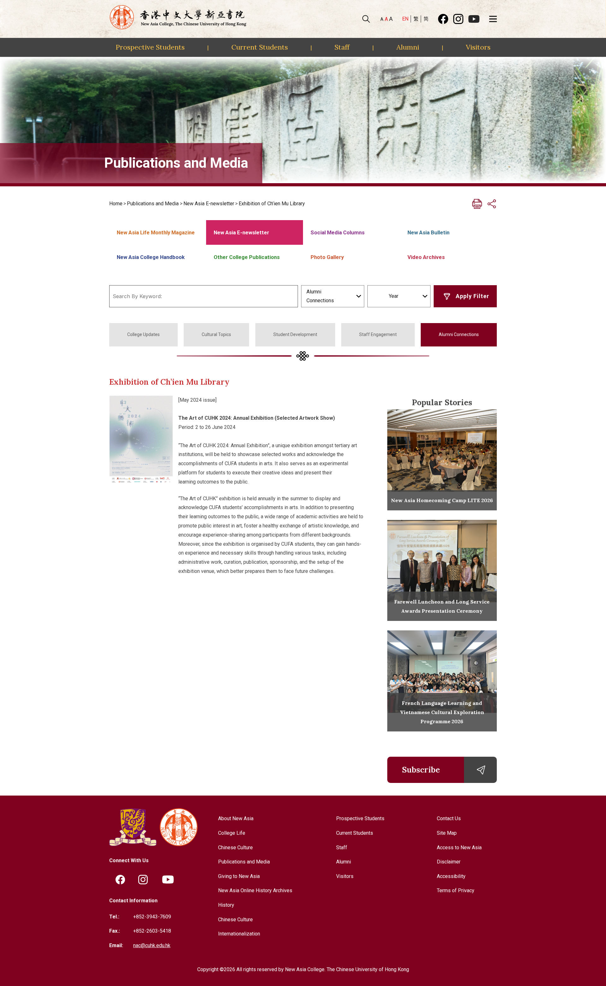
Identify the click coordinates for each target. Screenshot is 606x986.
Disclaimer (448, 862)
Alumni (407, 47)
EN (405, 19)
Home (115, 204)
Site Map (447, 833)
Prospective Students (150, 47)
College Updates (143, 334)
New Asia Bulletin (428, 232)
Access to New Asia (459, 848)
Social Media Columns (338, 232)
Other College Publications (247, 257)
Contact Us (449, 818)
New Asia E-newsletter (208, 204)
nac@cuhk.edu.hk (151, 945)
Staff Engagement (378, 334)
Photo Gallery (327, 257)
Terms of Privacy (455, 890)
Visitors (478, 47)
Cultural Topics (216, 334)
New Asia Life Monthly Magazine (156, 232)
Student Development (295, 334)
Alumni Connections (459, 334)
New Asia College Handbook (151, 257)
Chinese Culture (235, 848)
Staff (342, 47)
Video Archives (426, 257)
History (226, 905)
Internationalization (239, 934)
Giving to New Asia (239, 876)
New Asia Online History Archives (255, 890)
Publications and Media (153, 204)
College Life (231, 833)
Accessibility (451, 876)
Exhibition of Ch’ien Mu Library (272, 204)
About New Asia (235, 818)
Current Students (259, 47)
